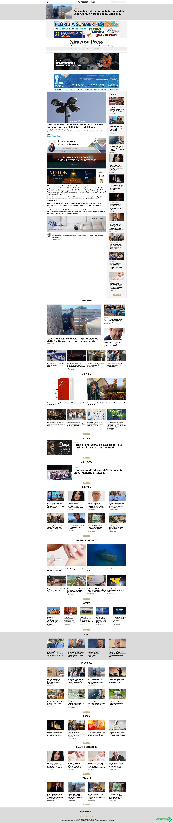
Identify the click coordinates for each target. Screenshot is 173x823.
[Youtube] (89, 816)
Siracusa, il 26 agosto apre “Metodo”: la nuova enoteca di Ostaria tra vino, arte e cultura (116, 206)
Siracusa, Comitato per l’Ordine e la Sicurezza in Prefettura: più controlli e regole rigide (114, 320)
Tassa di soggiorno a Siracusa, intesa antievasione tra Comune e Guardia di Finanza (115, 265)
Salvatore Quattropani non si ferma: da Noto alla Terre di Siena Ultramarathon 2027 (70, 620)
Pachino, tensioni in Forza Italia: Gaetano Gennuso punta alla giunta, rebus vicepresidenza (116, 506)
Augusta (54, 131)
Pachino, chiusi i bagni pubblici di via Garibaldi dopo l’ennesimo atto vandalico (54, 681)
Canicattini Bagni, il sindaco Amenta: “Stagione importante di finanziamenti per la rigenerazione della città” (117, 653)
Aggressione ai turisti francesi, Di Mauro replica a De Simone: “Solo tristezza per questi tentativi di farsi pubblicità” (76, 653)
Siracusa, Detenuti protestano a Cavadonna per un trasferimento (96, 365)
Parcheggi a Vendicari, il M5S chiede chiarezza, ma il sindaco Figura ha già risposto (117, 528)
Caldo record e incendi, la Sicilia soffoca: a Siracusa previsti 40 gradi (114, 365)
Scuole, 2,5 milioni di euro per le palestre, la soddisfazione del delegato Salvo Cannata (116, 129)
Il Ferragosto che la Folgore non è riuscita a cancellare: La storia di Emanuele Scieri (117, 734)
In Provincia (102, 46)
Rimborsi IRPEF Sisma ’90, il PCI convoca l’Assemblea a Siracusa (76, 527)
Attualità (73, 46)
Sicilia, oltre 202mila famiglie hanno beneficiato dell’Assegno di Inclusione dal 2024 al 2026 (96, 590)
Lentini (74, 131)
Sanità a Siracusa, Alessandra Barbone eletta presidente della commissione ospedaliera (116, 168)
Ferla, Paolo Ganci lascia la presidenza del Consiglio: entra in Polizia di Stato (75, 680)
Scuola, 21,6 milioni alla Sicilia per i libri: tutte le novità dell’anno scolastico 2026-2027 (116, 110)
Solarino (101, 131)
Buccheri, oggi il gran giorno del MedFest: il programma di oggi (56, 424)
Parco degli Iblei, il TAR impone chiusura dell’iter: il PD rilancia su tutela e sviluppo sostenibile (96, 528)
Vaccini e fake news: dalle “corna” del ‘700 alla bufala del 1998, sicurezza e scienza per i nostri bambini (116, 285)
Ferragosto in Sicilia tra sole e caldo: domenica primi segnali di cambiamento (96, 734)
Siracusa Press (86, 811)
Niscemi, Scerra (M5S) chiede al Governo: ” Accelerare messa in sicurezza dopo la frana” (76, 591)
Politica (91, 46)
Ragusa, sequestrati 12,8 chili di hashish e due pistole (56, 589)
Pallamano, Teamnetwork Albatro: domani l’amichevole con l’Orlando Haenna (101, 620)
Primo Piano (67, 46)
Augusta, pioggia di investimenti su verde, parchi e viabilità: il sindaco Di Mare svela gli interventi (96, 506)
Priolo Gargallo (90, 131)
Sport (95, 46)
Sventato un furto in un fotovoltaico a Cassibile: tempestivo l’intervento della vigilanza (76, 366)
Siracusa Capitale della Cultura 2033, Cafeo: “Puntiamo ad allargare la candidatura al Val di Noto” (55, 653)
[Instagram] (83, 816)
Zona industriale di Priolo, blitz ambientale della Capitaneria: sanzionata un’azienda (99, 12)
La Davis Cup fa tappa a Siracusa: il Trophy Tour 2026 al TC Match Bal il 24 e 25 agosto (119, 620)
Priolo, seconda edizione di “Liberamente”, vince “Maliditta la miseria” (99, 471)
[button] (47, 2)
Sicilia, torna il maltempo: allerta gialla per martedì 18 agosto (115, 590)
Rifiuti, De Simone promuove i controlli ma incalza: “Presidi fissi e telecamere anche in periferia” (55, 796)
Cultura (86, 46)
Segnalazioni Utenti (80, 49)
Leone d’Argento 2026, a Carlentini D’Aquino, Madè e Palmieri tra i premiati (95, 424)
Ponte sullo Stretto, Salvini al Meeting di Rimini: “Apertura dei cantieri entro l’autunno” (113, 344)
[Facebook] (80, 816)
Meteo (89, 49)
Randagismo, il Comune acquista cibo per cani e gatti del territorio (116, 703)
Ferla (65, 131)
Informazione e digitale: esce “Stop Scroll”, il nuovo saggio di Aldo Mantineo (65, 403)
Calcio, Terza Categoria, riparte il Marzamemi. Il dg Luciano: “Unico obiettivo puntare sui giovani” (53, 620)
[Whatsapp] (92, 816)
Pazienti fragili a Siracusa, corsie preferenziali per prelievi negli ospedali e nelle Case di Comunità (116, 766)
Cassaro (62, 131)
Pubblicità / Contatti (98, 49)
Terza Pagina (111, 46)
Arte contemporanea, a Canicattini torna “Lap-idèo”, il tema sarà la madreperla (76, 424)
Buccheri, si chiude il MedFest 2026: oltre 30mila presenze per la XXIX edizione (106, 403)
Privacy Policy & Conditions (93, 813)
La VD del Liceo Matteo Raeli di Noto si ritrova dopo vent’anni (55, 703)
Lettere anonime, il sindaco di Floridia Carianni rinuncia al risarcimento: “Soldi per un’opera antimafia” (116, 227)
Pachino (78, 131)
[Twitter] (86, 816)
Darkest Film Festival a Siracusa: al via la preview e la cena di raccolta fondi (98, 446)
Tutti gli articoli (56, 239)
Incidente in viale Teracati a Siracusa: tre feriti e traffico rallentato (55, 365)
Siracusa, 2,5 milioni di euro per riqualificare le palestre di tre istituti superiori (116, 149)
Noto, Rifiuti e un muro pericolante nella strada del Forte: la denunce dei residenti (76, 704)
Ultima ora (59, 46)
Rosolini (96, 131)
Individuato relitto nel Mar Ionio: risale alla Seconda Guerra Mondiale (105, 569)
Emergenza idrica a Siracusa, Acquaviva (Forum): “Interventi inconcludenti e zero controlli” (94, 653)
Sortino (49, 132)
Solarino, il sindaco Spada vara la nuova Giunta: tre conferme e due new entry (116, 246)
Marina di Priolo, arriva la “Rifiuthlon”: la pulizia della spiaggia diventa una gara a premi (96, 796)
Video (71, 49)
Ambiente (80, 46)
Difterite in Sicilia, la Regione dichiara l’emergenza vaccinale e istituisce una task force (66, 569)
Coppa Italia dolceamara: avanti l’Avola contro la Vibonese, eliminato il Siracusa (86, 620)
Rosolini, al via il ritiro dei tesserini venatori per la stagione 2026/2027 (116, 680)
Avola (58, 131)
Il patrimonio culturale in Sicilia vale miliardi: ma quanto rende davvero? (116, 187)
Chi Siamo (76, 813)
